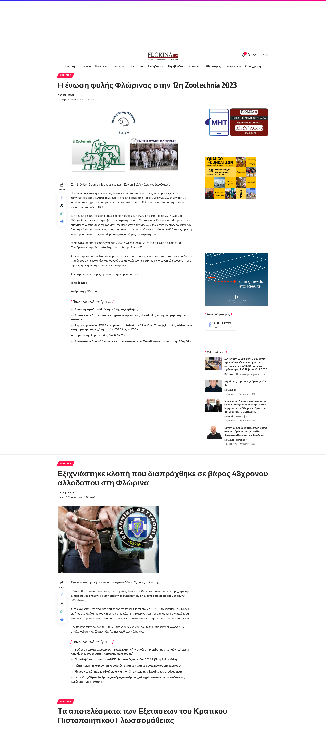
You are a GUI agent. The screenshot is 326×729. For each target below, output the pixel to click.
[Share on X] (62, 205)
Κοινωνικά (230, 389)
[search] (248, 55)
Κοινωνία (65, 75)
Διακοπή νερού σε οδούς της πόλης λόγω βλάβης (106, 309)
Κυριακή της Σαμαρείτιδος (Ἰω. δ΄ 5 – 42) (100, 335)
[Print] (62, 221)
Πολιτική (228, 374)
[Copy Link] (62, 213)
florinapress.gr (66, 94)
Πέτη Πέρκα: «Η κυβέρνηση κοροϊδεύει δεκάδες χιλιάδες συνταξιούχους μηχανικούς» (128, 665)
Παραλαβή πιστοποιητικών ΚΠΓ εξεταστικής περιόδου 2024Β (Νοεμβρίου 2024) (126, 659)
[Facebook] (220, 325)
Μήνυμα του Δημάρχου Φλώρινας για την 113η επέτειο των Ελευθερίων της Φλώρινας (128, 671)
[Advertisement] (102, 23)
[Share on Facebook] (62, 197)
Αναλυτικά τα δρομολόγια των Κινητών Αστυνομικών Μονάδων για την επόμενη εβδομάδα (133, 341)
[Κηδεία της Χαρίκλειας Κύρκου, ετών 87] (213, 386)
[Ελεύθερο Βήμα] (163, 55)
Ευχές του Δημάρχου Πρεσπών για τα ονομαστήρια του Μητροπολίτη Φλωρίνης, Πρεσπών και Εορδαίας (245, 431)
